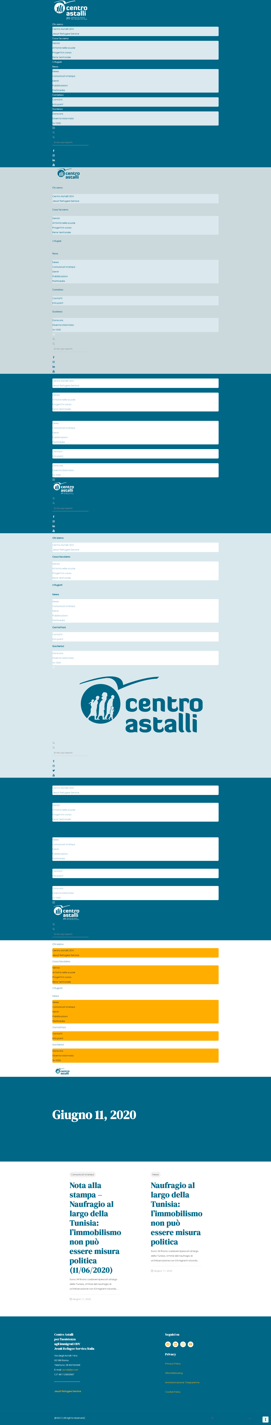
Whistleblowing (174, 1373)
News (155, 1174)
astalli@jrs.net (70, 1370)
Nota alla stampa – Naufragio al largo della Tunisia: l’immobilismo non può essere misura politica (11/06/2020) (95, 1227)
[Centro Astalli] (70, 19)
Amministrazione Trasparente (182, 1382)
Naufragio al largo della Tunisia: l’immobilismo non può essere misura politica (176, 1213)
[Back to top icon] (249, 1418)
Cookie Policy (173, 1392)
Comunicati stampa (82, 1174)
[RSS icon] (212, 1418)
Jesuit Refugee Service (67, 1391)
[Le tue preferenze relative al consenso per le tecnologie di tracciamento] (265, 1419)
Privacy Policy (173, 1363)
